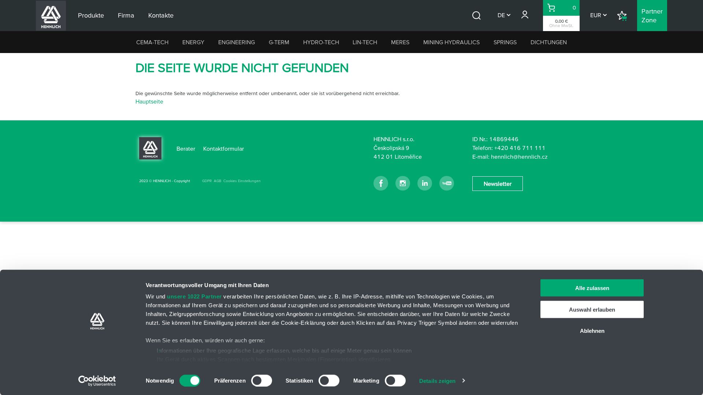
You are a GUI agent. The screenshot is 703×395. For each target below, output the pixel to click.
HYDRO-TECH (321, 42)
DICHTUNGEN (549, 42)
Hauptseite (149, 101)
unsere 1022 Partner (194, 296)
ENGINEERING (236, 42)
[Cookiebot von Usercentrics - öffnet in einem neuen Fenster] (97, 380)
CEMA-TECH (152, 42)
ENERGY (193, 42)
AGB (217, 181)
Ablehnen (592, 331)
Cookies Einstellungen (242, 181)
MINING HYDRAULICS (451, 42)
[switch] (261, 380)
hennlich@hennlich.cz (519, 156)
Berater (185, 148)
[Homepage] (150, 148)
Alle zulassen (592, 288)
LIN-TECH (365, 42)
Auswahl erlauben (592, 309)
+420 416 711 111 (520, 147)
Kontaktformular (223, 148)
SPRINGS (505, 42)
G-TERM (279, 42)
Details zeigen (437, 380)
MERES (400, 42)
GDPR (207, 181)
